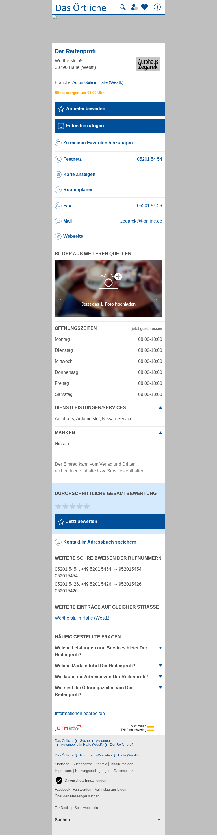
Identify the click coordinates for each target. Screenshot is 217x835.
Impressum (63, 771)
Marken (65, 432)
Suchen (62, 819)
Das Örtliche (64, 741)
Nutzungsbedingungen (92, 771)
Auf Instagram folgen (110, 790)
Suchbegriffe (82, 764)
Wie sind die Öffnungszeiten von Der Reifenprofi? (94, 691)
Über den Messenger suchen (77, 796)
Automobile (105, 741)
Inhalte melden (121, 764)
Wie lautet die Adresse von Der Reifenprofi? (101, 676)
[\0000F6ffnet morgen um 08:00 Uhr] (79, 93)
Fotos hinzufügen (85, 125)
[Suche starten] (122, 7)
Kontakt (101, 764)
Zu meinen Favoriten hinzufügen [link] (98, 142)
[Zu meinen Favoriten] (145, 7)
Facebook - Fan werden (73, 790)
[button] (80, 780)
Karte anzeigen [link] (79, 174)
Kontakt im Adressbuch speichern (99, 542)
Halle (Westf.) (128, 755)
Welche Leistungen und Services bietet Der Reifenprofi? (101, 651)
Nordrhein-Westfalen (96, 755)
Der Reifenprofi (121, 745)
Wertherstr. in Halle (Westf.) (82, 618)
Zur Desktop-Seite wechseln (76, 808)
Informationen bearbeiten (80, 713)
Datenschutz (123, 771)
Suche (85, 741)
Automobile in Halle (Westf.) (82, 745)
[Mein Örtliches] (135, 7)
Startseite (62, 764)
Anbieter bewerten (85, 108)
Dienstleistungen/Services (90, 407)
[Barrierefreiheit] (158, 7)
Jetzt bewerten (81, 521)
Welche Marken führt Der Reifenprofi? (95, 665)
